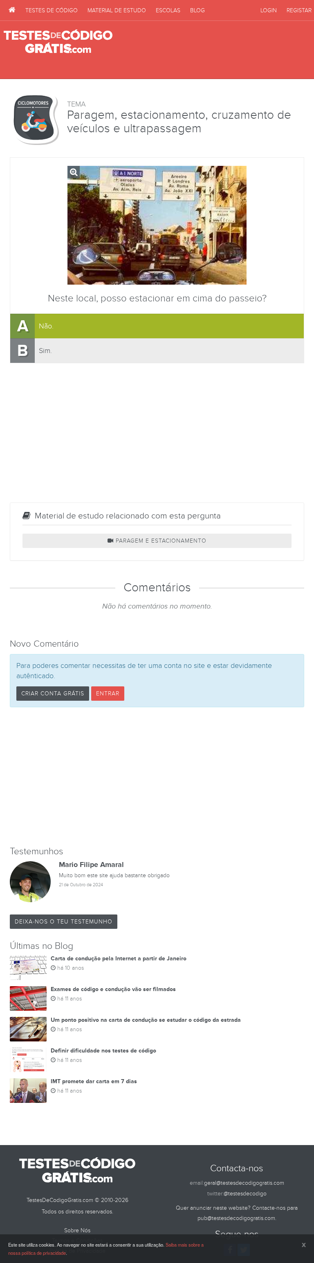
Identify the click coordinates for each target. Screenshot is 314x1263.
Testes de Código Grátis (58, 41)
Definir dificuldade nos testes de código (103, 1050)
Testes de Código (51, 10)
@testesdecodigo (245, 1193)
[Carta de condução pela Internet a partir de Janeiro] (28, 967)
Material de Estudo (116, 10)
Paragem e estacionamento (160, 540)
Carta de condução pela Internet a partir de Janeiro (118, 958)
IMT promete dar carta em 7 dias (94, 1081)
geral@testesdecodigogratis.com (244, 1182)
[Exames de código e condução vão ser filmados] (28, 998)
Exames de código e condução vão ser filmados (113, 989)
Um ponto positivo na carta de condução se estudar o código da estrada (146, 1019)
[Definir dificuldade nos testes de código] (28, 1060)
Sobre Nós (77, 1230)
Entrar (107, 693)
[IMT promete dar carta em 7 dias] (28, 1090)
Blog (197, 10)
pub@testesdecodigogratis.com (236, 1218)
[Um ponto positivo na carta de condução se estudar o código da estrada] (28, 1029)
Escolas (168, 10)
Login (268, 10)
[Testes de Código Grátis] (12, 10)
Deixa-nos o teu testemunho (63, 921)
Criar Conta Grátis (52, 693)
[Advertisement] (214, 49)
